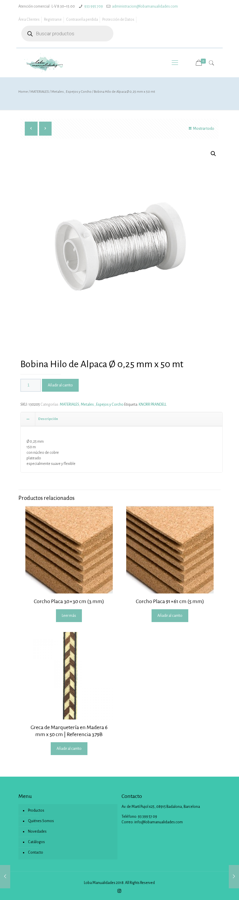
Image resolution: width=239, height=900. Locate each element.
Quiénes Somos (41, 821)
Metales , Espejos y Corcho (71, 92)
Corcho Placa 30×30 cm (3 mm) (69, 601)
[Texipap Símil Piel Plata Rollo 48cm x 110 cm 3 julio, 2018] (234, 876)
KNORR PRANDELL (152, 404)
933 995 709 (93, 6)
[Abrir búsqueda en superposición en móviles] (67, 33)
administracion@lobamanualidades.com (145, 6)
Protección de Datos (118, 19)
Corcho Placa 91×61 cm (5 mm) (170, 601)
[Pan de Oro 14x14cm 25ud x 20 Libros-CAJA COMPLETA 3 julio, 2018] (5, 876)
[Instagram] (119, 891)
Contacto (35, 852)
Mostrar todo (203, 129)
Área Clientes (29, 19)
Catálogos (36, 842)
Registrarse (53, 19)
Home (23, 92)
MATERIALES (39, 92)
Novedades (37, 831)
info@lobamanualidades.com (158, 822)
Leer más (69, 616)
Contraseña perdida (82, 19)
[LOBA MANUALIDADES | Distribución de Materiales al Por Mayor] (44, 62)
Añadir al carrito (60, 385)
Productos (36, 810)
